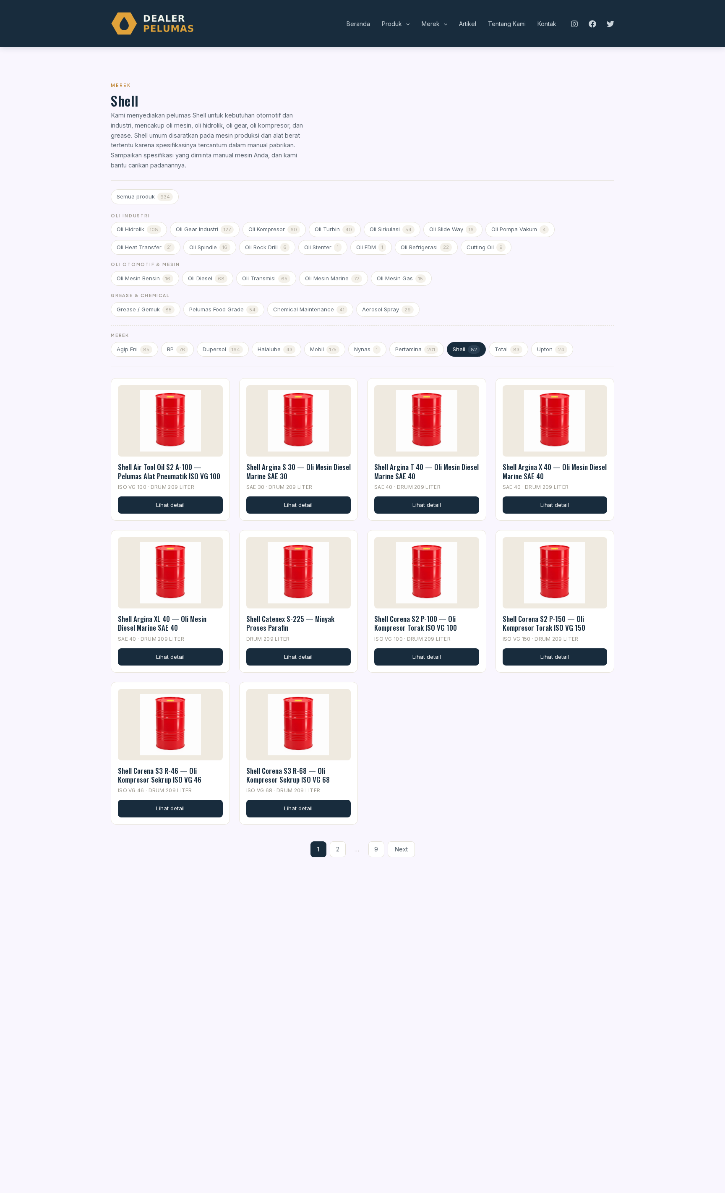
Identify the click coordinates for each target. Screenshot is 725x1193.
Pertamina (415, 349)
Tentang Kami (507, 23)
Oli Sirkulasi (391, 229)
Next (401, 849)
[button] (405, 24)
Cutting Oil (485, 247)
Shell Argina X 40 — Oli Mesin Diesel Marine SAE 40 (555, 471)
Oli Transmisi (264, 278)
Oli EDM (369, 247)
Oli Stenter (321, 247)
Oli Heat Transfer (144, 247)
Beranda (358, 23)
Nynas (366, 349)
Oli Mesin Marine (332, 278)
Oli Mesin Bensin (143, 278)
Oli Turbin (333, 229)
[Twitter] (610, 24)
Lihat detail (170, 504)
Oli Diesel (206, 278)
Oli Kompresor (272, 229)
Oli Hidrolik (137, 229)
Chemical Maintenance (308, 309)
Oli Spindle (208, 247)
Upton (550, 349)
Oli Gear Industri (203, 229)
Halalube (275, 349)
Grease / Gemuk (144, 309)
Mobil (323, 349)
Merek (431, 23)
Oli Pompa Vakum (518, 229)
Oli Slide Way (451, 229)
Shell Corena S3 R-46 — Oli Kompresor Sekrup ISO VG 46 (159, 775)
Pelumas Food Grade (222, 309)
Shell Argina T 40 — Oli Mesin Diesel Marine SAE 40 (426, 471)
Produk (392, 23)
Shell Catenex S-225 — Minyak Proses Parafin (290, 623)
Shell (465, 349)
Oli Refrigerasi (425, 247)
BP (176, 349)
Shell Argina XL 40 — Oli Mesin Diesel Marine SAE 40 (162, 623)
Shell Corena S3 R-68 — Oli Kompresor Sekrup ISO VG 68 (288, 775)
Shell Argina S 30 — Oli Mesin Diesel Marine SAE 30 (298, 471)
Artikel (467, 23)
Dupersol (221, 349)
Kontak (546, 23)
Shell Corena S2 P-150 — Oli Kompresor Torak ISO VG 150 (544, 623)
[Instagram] (574, 24)
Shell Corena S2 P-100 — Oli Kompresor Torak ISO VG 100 (415, 623)
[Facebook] (592, 24)
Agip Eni (133, 349)
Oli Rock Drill (266, 247)
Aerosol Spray (386, 309)
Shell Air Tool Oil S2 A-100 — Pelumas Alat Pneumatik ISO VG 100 (169, 471)
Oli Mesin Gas (400, 278)
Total (507, 349)
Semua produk (143, 196)
